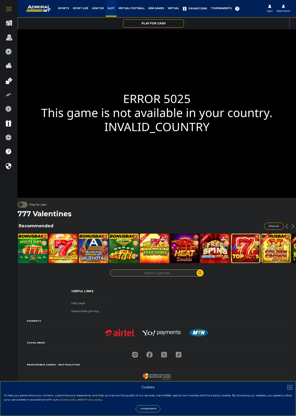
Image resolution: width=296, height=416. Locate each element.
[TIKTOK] (178, 353)
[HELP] (237, 8)
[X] (164, 353)
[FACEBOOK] (149, 353)
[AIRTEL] (120, 331)
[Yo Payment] (162, 331)
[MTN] (199, 331)
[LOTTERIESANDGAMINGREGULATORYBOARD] (156, 375)
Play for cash (38, 204)
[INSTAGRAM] (135, 353)
